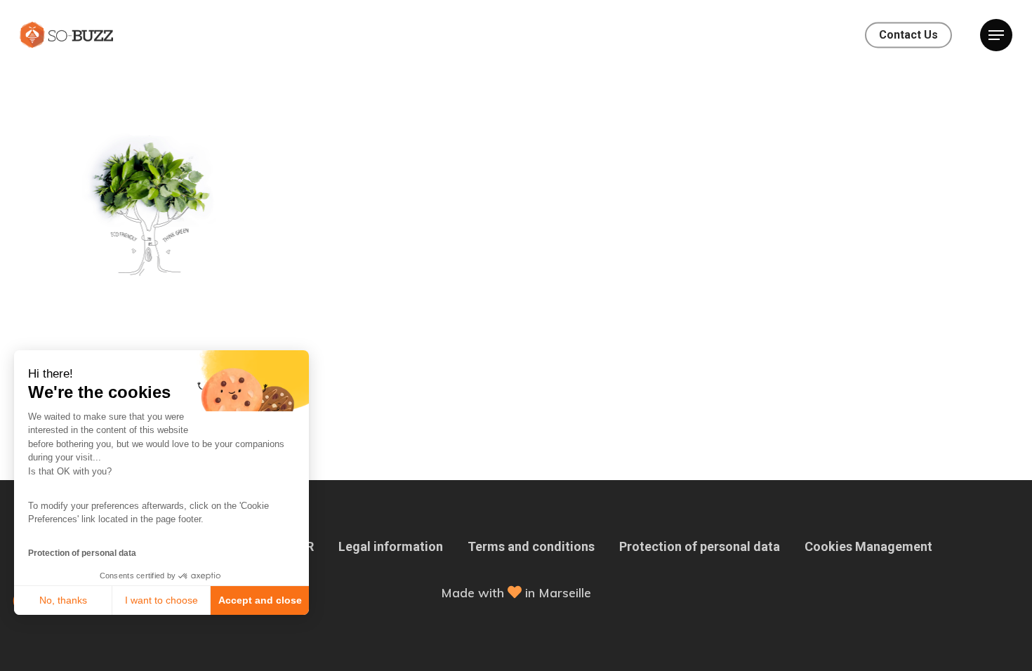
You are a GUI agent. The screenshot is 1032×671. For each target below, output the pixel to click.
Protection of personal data (82, 553)
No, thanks (63, 600)
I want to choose (161, 600)
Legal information (390, 546)
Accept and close (260, 600)
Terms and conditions (531, 546)
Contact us (908, 35)
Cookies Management (868, 546)
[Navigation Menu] (996, 35)
